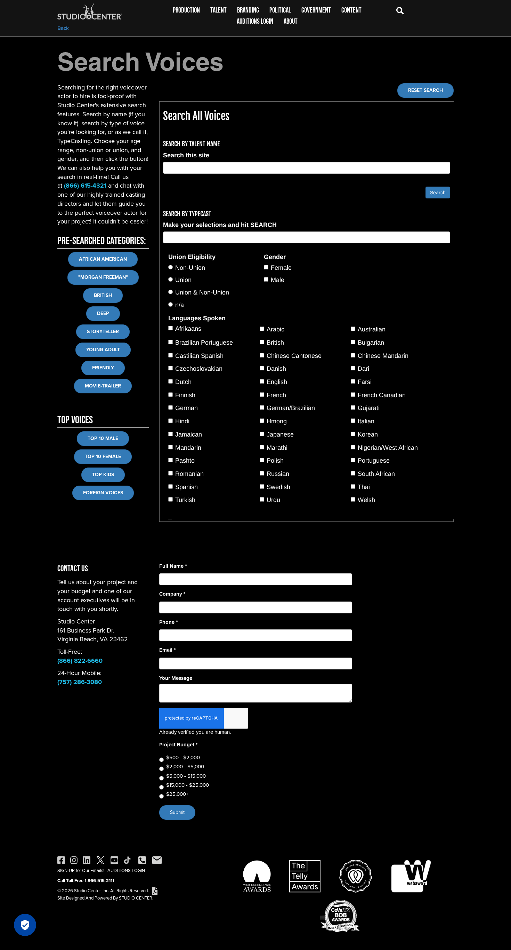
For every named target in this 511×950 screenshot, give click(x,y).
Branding (248, 10)
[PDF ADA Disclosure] (154, 890)
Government (316, 10)
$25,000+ (177, 794)
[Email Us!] (157, 859)
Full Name (173, 566)
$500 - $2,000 (183, 757)
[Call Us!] (142, 859)
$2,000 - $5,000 (185, 766)
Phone (168, 622)
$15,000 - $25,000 (187, 785)
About (291, 21)
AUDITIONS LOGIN (126, 870)
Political (280, 10)
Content (351, 10)
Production (186, 10)
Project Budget (178, 744)
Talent (218, 10)
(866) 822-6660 (80, 660)
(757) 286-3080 (79, 681)
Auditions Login (255, 21)
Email (167, 650)
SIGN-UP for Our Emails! (80, 870)
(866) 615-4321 (85, 185)
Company (172, 594)
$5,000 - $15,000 (186, 776)
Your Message (175, 678)
